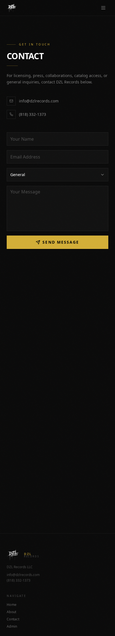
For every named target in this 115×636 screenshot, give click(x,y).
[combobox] (57, 174)
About (11, 612)
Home (11, 605)
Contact (13, 619)
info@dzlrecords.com (39, 101)
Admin (12, 626)
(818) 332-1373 (32, 114)
